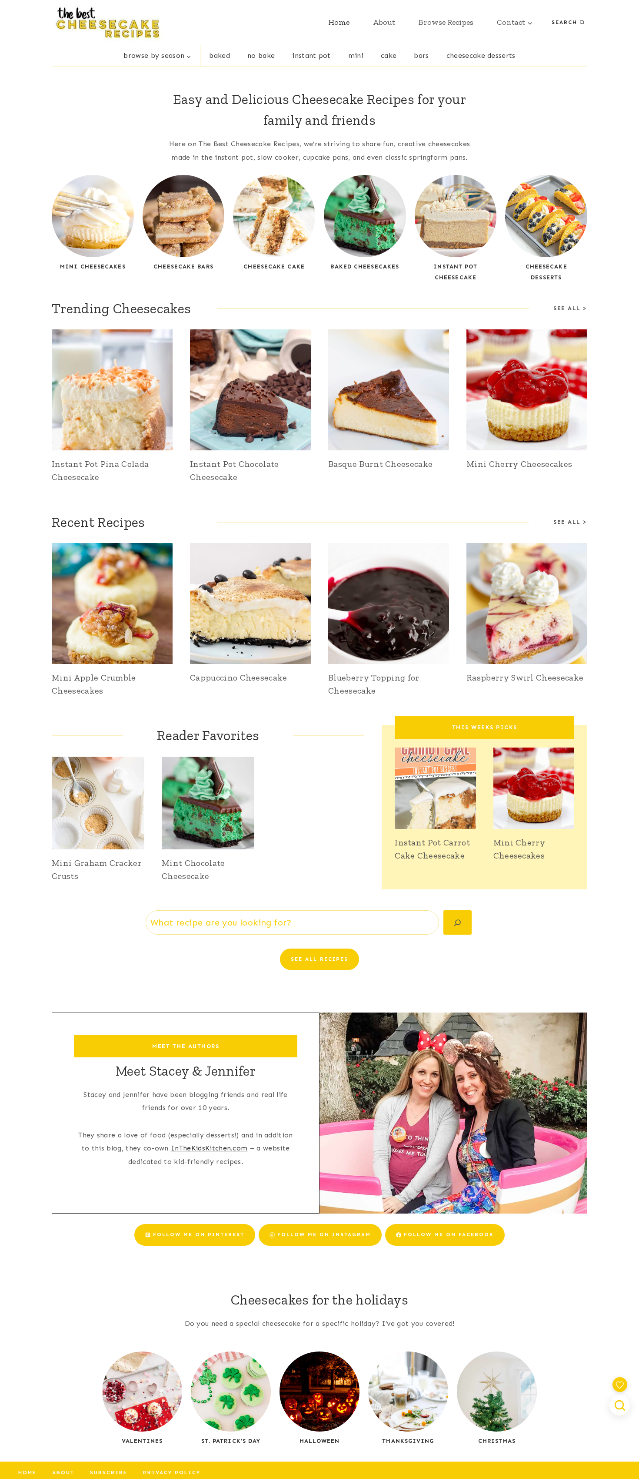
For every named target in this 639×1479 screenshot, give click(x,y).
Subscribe (108, 1472)
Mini (355, 55)
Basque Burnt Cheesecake (380, 464)
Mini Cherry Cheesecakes (519, 464)
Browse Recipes (446, 22)
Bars (421, 55)
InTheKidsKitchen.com (209, 1148)
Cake (388, 55)
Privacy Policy (171, 1472)
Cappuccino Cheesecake (238, 677)
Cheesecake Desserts (481, 55)
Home (338, 22)
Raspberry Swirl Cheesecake (524, 677)
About (384, 22)
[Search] (457, 922)
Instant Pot (311, 55)
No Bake (261, 55)
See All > (570, 522)
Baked (219, 55)
